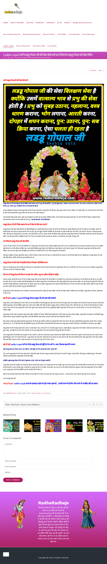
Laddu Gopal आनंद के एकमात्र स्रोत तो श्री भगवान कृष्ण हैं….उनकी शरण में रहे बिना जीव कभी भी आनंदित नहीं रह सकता (56, 383)
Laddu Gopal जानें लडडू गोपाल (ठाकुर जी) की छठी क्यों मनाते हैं (32, 298)
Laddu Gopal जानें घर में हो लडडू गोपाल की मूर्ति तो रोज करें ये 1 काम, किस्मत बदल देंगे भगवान (42, 344)
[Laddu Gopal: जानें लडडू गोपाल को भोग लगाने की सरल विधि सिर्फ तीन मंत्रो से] (95, 425)
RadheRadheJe (10, 393)
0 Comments (46, 393)
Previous (93, 70)
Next (100, 70)
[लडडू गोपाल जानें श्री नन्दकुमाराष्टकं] (74, 425)
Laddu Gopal (35, 393)
